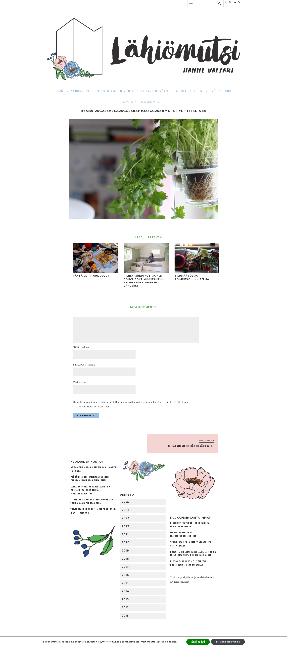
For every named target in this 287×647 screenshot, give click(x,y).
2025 (125, 501)
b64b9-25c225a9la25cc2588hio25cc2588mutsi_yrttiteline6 (143, 111)
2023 (125, 518)
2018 (125, 558)
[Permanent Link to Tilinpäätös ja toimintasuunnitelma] (197, 271)
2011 (125, 615)
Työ (212, 91)
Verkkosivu (80, 382)
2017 (125, 566)
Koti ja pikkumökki (154, 91)
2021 (125, 534)
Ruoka (198, 91)
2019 (125, 550)
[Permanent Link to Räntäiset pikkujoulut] (95, 271)
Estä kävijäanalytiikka (228, 641)
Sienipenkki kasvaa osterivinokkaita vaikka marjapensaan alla (91, 501)
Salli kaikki (198, 642)
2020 (125, 542)
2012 (125, 607)
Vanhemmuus (80, 91)
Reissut (181, 91)
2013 (125, 599)
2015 (125, 583)
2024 (126, 510)
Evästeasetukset (179, 581)
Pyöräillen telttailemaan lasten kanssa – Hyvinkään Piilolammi (89, 478)
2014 (125, 591)
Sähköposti (84, 364)
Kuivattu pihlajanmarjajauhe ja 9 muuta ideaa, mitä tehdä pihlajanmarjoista (90, 490)
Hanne (227, 91)
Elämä (60, 91)
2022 (125, 526)
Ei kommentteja (150, 102)
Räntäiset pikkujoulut (91, 275)
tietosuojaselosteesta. (99, 406)
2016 (125, 575)
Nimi (81, 347)
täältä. (173, 641)
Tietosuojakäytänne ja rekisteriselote (192, 577)
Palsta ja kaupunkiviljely (114, 91)
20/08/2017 (129, 102)
